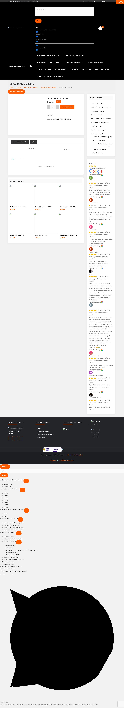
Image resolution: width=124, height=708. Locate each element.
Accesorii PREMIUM (99, 140)
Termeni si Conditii (43, 432)
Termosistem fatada (102, 69)
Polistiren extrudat (60, 69)
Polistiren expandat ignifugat (74, 56)
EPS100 (6, 495)
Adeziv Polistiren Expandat (12, 525)
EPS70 (6, 498)
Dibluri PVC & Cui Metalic (62, 119)
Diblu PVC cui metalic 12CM (43, 207)
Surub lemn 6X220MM (17, 235)
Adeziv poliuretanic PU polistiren (14, 527)
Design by (61, 460)
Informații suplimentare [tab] (20, 142)
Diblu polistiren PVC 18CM (68, 207)
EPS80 (6, 493)
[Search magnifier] (38, 21)
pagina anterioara (16, 91)
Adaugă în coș (67, 107)
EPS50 (6, 500)
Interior (6, 516)
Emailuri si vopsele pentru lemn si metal (50, 76)
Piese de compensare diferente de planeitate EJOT (21, 550)
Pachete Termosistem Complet (81, 69)
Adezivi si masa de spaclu (74, 62)
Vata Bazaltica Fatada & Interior (101, 119)
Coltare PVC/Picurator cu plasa (102, 137)
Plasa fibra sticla (98, 153)
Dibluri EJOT (9, 548)
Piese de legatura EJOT (12, 552)
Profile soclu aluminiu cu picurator (105, 145)
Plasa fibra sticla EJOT (12, 555)
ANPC (39, 429)
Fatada (6, 514)
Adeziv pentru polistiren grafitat (14, 523)
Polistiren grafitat (96, 115)
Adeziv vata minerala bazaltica (13, 530)
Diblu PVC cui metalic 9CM (18, 207)
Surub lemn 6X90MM (41, 235)
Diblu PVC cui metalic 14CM (68, 235)
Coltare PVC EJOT (10, 545)
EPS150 (6, 505)
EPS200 (6, 507)
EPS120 (6, 502)
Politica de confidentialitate (75, 455)
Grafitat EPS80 (8, 484)
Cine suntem (41, 437)
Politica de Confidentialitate (46, 434)
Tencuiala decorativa (44, 69)
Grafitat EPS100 (9, 486)
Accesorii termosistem (95, 62)
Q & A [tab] (33, 142)
